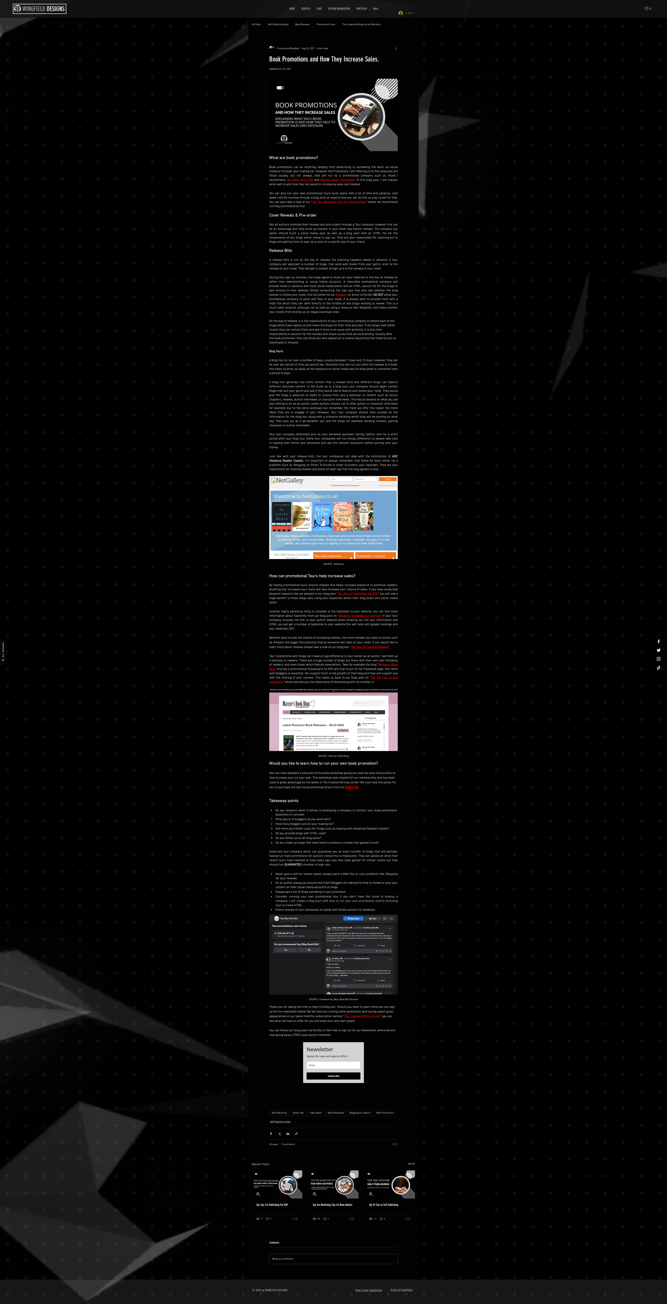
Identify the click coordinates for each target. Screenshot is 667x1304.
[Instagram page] (658, 659)
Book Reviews (302, 24)
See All (411, 1163)
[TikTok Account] (658, 667)
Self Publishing (279, 1113)
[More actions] (396, 48)
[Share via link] (296, 1133)
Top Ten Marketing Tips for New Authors (332, 1205)
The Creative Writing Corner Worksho (361, 24)
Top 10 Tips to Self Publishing (383, 1205)
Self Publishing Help (278, 24)
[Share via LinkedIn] (288, 1133)
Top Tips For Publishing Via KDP (272, 1205)
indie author (316, 1113)
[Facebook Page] (658, 641)
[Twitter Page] (658, 650)
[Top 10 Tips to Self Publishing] (390, 1184)
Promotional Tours (325, 24)
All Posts (256, 24)
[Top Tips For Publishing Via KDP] (277, 1184)
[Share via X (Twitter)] (279, 1133)
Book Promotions (385, 1113)
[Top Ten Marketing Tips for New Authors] (333, 1184)
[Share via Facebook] (271, 1133)
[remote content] (333, 1062)
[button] (648, 8)
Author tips (298, 1113)
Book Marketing (336, 1113)
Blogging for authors (360, 1113)
